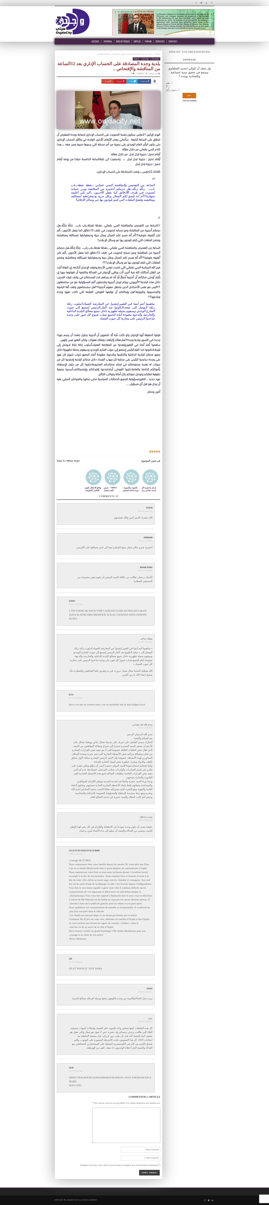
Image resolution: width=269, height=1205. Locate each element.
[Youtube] (206, 3)
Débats (158, 54)
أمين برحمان (153, 73)
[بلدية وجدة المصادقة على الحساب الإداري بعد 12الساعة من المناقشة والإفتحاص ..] (108, 110)
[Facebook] (196, 3)
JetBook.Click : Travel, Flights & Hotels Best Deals (189, 52)
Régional (155, 59)
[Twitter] (201, 3)
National (145, 59)
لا (167, 86)
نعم (168, 82)
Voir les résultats (190, 101)
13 (131, 73)
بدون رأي (171, 89)
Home (151, 54)
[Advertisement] (108, 427)
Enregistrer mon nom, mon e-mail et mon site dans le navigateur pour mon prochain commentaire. (119, 1165)
